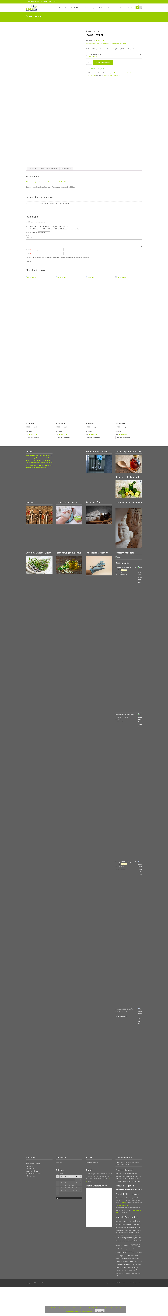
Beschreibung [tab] (33, 168)
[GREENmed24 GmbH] (30, 7)
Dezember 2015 (91, 1162)
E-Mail (28, 254)
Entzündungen (128, 1232)
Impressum (29, 1166)
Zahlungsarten (30, 1176)
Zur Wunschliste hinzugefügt (95, 68)
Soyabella (130, 1267)
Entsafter (121, 1232)
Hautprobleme (120, 1241)
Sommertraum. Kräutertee (112, 75)
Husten (135, 1240)
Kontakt (131, 8)
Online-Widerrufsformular (34, 1173)
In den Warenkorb (103, 62)
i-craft (129, 1283)
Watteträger (133, 1273)
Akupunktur (119, 1221)
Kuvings (135, 1252)
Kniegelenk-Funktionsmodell (132, 1249)
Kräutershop (89, 8)
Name (28, 249)
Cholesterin (125, 1230)
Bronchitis (119, 1230)
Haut (139, 1238)
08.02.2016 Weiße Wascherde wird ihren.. (128, 1176)
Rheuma (127, 1264)
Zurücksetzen (93, 56)
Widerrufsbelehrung (32, 1171)
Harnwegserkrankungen (128, 1238)
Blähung (136, 1227)
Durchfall (132, 1230)
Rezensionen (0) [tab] (66, 168)
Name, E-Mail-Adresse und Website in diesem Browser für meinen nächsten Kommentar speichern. (58, 258)
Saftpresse (134, 1264)
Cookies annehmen (100, 1310)
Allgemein (59, 1162)
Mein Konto (120, 8)
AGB (27, 1161)
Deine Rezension (29, 236)
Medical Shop (76, 8)
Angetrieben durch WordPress (114, 1283)
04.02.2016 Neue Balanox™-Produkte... (128, 1178)
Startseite (63, 8)
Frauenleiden (138, 1235)
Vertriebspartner (105, 8)
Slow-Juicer (123, 1267)
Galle (117, 1238)
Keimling (134, 1245)
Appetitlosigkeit (130, 1224)
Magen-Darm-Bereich (128, 1255)
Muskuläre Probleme (128, 1261)
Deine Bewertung (32, 232)
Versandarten (30, 1168)
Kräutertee (126, 1252)
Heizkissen (128, 1241)
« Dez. (58, 1198)
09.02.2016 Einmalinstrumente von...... (127, 1174)
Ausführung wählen (33, 437)
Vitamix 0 (127, 1273)
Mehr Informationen (87, 1311)
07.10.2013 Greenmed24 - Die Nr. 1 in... (128, 1181)
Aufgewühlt (129, 1227)
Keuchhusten (119, 1249)
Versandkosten (100, 40)
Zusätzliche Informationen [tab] (49, 168)
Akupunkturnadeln (130, 1221)
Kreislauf (118, 1252)
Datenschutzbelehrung (33, 1164)
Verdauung (131, 1270)
